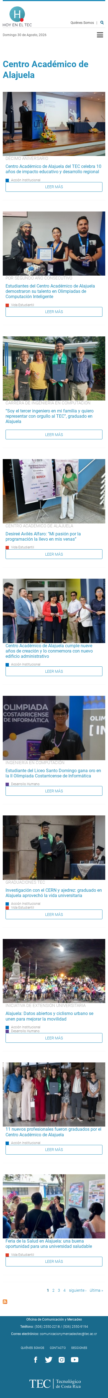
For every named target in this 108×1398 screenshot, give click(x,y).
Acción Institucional (25, 180)
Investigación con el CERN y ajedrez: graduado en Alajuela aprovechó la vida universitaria (54, 893)
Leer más (54, 187)
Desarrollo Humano (25, 784)
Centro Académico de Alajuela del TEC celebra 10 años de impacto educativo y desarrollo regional (53, 169)
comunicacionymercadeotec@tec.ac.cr (68, 1334)
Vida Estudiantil (22, 305)
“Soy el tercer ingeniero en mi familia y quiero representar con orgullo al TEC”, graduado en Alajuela (50, 416)
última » (96, 1290)
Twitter (47, 1360)
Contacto (58, 1348)
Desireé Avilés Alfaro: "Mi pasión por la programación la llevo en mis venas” (43, 536)
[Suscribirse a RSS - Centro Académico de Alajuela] (5, 1302)
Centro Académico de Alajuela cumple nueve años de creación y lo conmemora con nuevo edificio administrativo (49, 651)
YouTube (73, 1360)
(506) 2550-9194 (75, 1327)
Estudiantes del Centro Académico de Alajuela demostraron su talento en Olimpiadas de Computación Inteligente (50, 291)
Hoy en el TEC (17, 16)
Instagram (60, 1360)
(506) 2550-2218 (47, 1327)
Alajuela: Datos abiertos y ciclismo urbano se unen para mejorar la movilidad (49, 1016)
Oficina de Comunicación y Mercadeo (54, 1319)
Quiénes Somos (82, 23)
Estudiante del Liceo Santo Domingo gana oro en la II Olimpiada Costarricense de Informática (53, 773)
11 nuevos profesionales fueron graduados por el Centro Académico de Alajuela (53, 1132)
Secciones (79, 1348)
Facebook (34, 1360)
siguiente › (77, 1290)
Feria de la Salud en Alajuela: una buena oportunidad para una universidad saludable (49, 1243)
